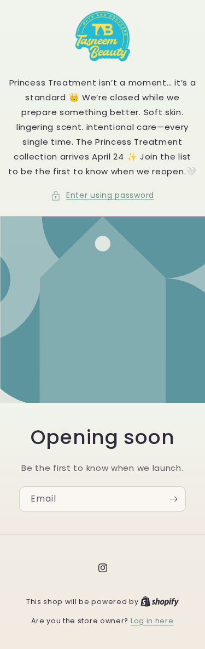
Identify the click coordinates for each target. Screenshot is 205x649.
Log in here (152, 621)
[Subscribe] (173, 499)
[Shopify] (159, 601)
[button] (102, 195)
